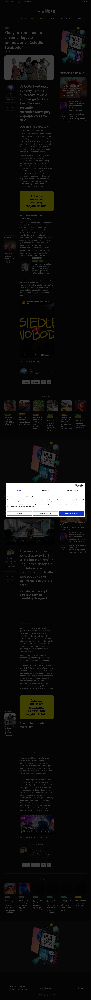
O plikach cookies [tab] (72, 490)
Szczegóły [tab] (45, 490)
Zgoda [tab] (19, 490)
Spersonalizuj (44, 513)
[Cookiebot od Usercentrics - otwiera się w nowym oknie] (76, 485)
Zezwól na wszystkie (71, 513)
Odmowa (19, 513)
